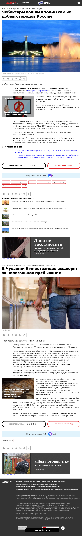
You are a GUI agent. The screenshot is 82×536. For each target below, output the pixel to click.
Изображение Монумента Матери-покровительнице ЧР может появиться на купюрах (39, 228)
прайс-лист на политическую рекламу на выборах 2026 (34, 489)
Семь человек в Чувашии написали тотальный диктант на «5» (44, 157)
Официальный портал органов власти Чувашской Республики (23, 73)
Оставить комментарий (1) (63, 165)
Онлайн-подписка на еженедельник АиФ (30, 484)
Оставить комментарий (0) (64, 424)
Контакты (19, 481)
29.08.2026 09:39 (7, 265)
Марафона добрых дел (37, 91)
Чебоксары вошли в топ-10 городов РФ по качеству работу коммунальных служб (38, 215)
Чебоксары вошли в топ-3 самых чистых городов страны (30, 222)
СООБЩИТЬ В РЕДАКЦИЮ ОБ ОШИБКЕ (66, 489)
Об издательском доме (32, 481)
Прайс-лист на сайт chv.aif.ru (26, 487)
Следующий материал (42, 530)
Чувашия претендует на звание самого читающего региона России (47, 155)
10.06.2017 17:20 (7, 9)
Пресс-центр (46, 481)
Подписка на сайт (51, 484)
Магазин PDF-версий (58, 481)
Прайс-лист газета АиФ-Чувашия (48, 487)
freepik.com (6, 330)
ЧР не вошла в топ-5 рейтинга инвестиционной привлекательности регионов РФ (38, 208)
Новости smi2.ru (9, 259)
